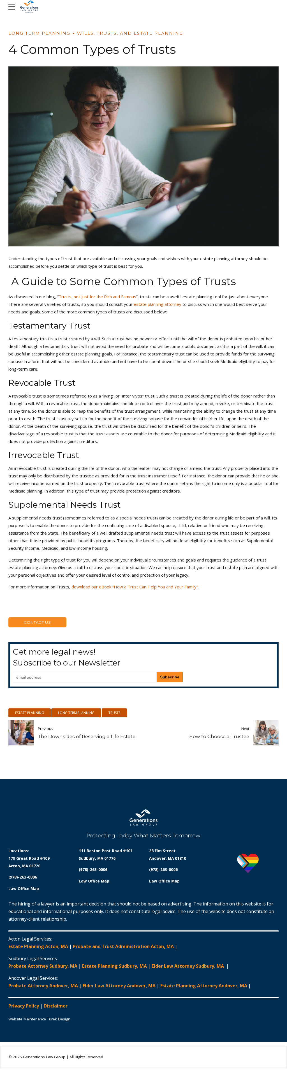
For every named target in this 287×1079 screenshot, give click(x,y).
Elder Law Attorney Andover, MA (119, 986)
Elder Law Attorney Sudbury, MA (188, 966)
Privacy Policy (23, 1006)
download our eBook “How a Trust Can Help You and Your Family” (134, 587)
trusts (114, 712)
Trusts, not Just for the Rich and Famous (97, 296)
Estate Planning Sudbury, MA (114, 966)
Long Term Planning (39, 33)
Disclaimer (56, 1006)
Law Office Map (23, 888)
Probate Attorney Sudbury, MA (42, 966)
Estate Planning (29, 712)
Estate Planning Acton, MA (38, 946)
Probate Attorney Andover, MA (43, 986)
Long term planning (76, 712)
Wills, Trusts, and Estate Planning (130, 33)
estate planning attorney (157, 304)
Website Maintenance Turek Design (39, 1019)
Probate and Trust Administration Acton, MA (123, 946)
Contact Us (37, 622)
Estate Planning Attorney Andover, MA (203, 986)
